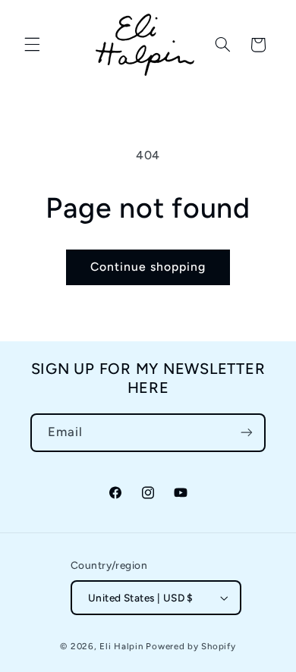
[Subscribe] (246, 432)
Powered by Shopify (190, 646)
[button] (31, 44)
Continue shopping (148, 266)
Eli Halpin (121, 646)
